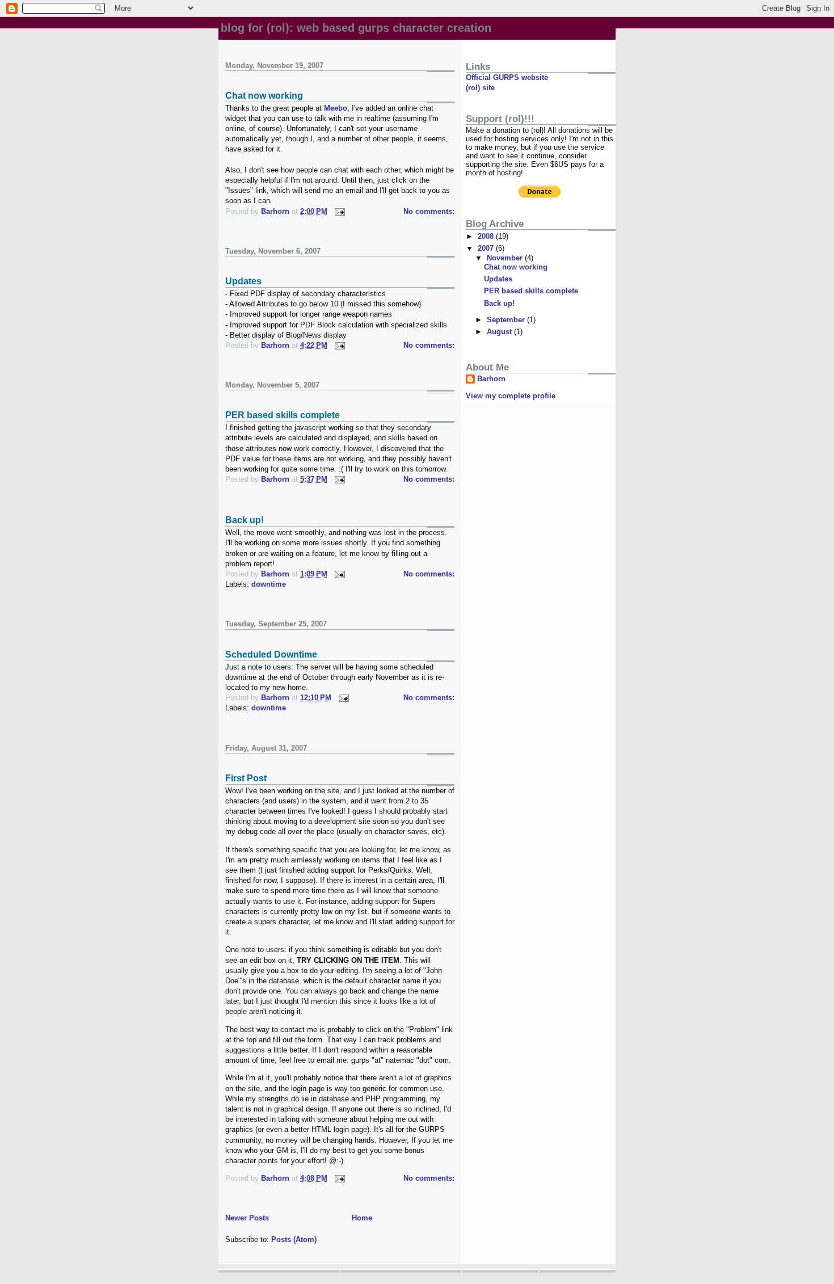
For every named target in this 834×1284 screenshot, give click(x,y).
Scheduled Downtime (271, 654)
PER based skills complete (282, 415)
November (506, 258)
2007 (487, 248)
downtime (268, 584)
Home (362, 1218)
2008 (487, 236)
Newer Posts (247, 1218)
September (507, 319)
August (500, 331)
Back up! (244, 520)
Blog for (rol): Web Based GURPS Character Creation (356, 28)
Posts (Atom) (294, 1239)
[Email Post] (339, 211)
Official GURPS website (507, 77)
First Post (246, 778)
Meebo (335, 108)
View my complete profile (510, 395)
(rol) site (480, 87)
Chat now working (264, 95)
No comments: (428, 211)
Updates (243, 281)
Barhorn (491, 378)
